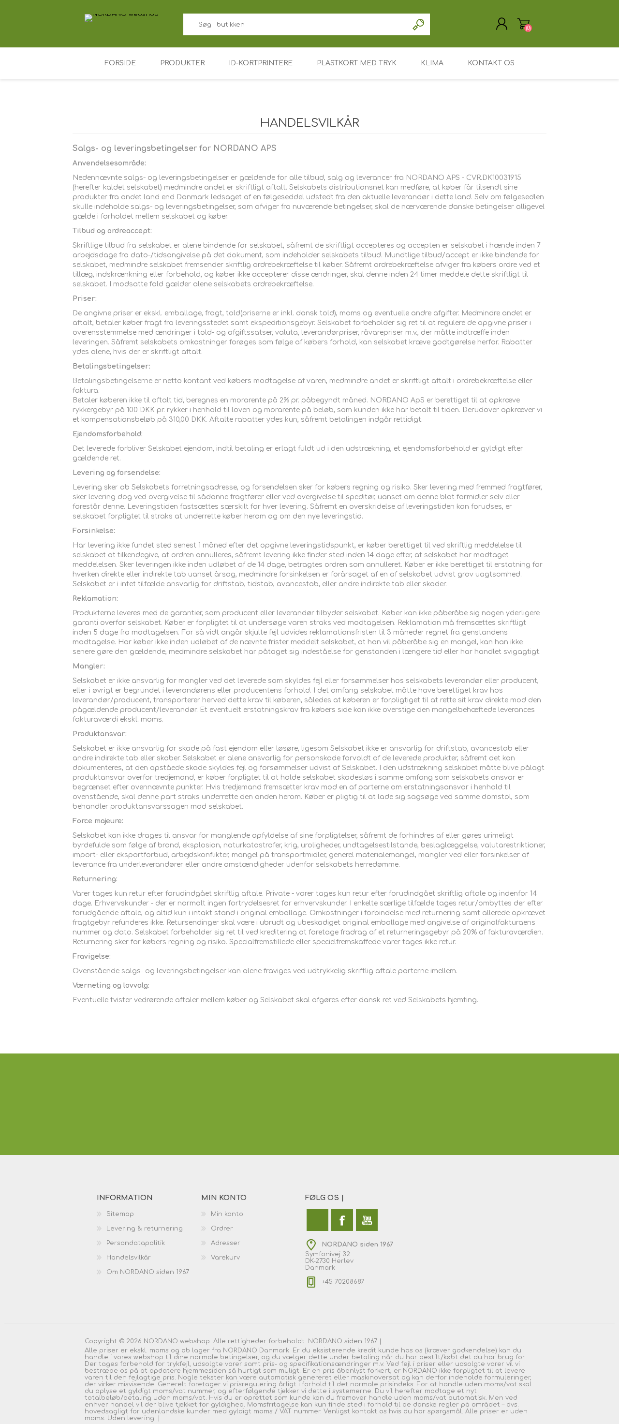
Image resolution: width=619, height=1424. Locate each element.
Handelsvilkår (128, 1257)
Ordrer (222, 1228)
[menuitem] (149, 1214)
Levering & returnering (144, 1228)
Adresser (225, 1243)
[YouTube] (367, 1220)
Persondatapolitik (135, 1243)
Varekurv (523, 23)
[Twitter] (317, 1220)
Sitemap (120, 1214)
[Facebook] (342, 1220)
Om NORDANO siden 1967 (147, 1272)
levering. (141, 1418)
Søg (419, 24)
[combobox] (296, 24)
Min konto (227, 1214)
